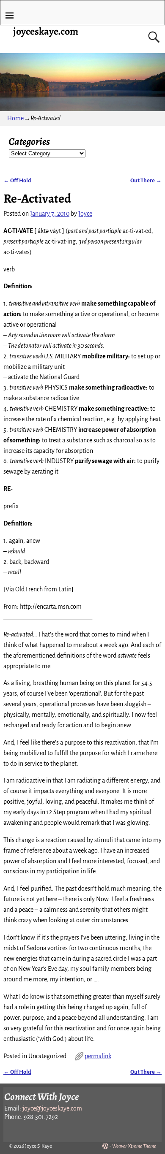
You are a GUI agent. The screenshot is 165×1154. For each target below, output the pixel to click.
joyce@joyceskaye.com (52, 1108)
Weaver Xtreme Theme (134, 1146)
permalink (98, 1056)
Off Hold (17, 180)
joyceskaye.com (45, 31)
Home (15, 118)
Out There (146, 180)
